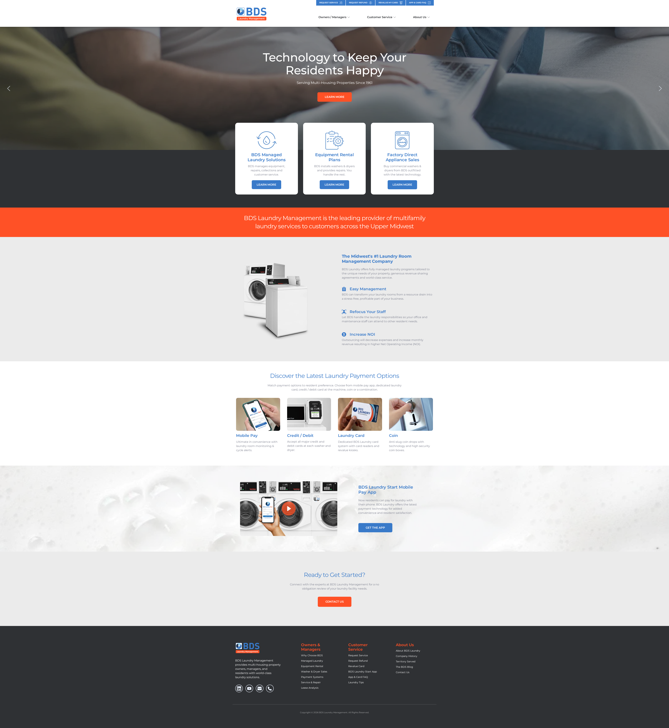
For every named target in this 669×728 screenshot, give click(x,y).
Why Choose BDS (312, 655)
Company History (406, 656)
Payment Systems (312, 677)
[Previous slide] (9, 88)
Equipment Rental (312, 666)
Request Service (358, 655)
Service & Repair (311, 682)
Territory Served (405, 661)
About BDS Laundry (408, 650)
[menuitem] (334, 17)
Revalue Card (356, 666)
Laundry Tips (356, 682)
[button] (288, 508)
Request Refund (358, 660)
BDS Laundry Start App (362, 671)
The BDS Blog (404, 666)
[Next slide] (660, 88)
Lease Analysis (309, 687)
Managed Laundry (312, 660)
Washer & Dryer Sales (314, 671)
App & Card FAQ (358, 677)
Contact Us (402, 672)
